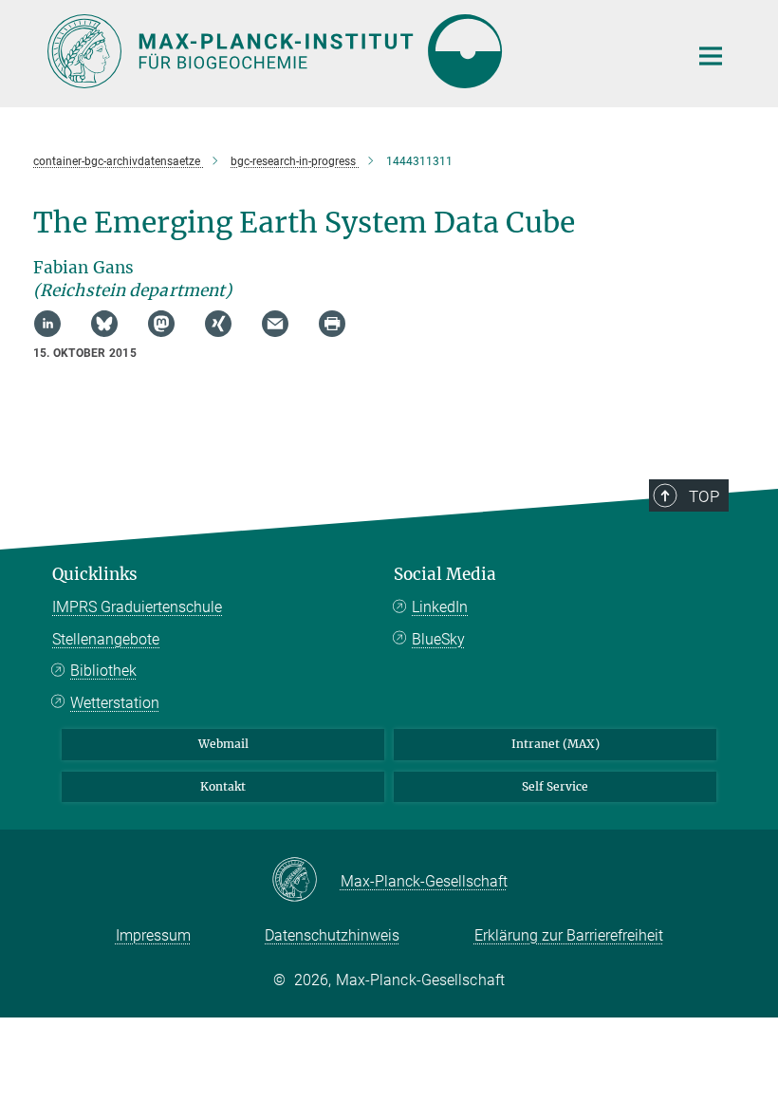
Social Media (445, 574)
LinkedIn (440, 607)
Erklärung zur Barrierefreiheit (568, 935)
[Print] (332, 323)
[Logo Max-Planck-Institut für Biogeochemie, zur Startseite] (355, 51)
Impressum (153, 935)
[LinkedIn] (47, 323)
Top (704, 496)
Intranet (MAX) (555, 744)
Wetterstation (114, 703)
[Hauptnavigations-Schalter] (711, 56)
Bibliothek (103, 671)
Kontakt (223, 786)
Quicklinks (95, 574)
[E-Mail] (275, 323)
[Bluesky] (104, 323)
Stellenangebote (105, 639)
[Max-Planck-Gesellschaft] (306, 881)
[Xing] (218, 323)
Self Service (555, 786)
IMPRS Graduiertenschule (137, 607)
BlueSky (438, 639)
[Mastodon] (161, 323)
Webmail (223, 744)
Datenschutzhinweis (332, 935)
